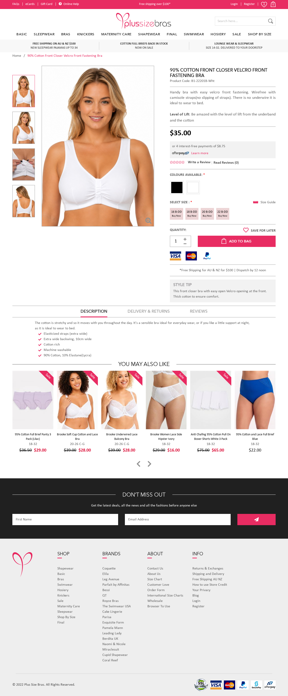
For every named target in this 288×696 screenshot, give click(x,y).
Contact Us (155, 568)
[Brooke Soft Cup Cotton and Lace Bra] (77, 400)
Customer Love (158, 585)
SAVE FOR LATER (263, 231)
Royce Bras (110, 601)
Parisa (106, 617)
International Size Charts (165, 595)
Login (234, 4)
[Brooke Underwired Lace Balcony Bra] (121, 400)
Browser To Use (158, 606)
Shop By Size (260, 34)
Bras (65, 34)
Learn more (199, 153)
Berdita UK (110, 639)
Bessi (106, 590)
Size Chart (154, 579)
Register (249, 4)
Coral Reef (110, 660)
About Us (153, 574)
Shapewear (149, 34)
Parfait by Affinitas (115, 585)
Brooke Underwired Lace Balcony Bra (121, 437)
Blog (195, 595)
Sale (236, 34)
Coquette (109, 568)
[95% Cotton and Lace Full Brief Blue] (255, 400)
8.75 (222, 146)
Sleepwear (44, 34)
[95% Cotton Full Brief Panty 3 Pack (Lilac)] (33, 400)
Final (172, 34)
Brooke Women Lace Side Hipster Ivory (166, 437)
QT (104, 595)
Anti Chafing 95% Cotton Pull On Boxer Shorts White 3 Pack (211, 437)
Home (16, 56)
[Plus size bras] (144, 21)
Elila (105, 574)
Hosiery (218, 34)
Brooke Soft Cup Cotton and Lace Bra (77, 437)
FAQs (15, 4)
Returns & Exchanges (207, 568)
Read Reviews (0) (226, 163)
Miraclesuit (110, 649)
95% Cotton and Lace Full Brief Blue (255, 437)
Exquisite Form (113, 622)
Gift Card (46, 4)
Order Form (156, 590)
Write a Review (199, 162)
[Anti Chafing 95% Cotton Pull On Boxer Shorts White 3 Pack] (210, 400)
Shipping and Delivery (208, 574)
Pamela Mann (112, 628)
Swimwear (194, 34)
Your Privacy (201, 590)
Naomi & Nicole (114, 644)
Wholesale (155, 601)
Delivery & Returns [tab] (149, 311)
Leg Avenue (110, 579)
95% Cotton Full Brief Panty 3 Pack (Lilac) (33, 437)
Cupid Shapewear (115, 655)
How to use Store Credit (209, 585)
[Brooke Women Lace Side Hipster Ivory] (166, 400)
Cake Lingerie (112, 612)
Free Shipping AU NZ (207, 579)
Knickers (85, 34)
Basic (21, 34)
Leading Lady (112, 633)
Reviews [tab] (198, 311)
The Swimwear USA (116, 606)
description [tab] (94, 311)
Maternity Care (116, 34)
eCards (30, 4)
